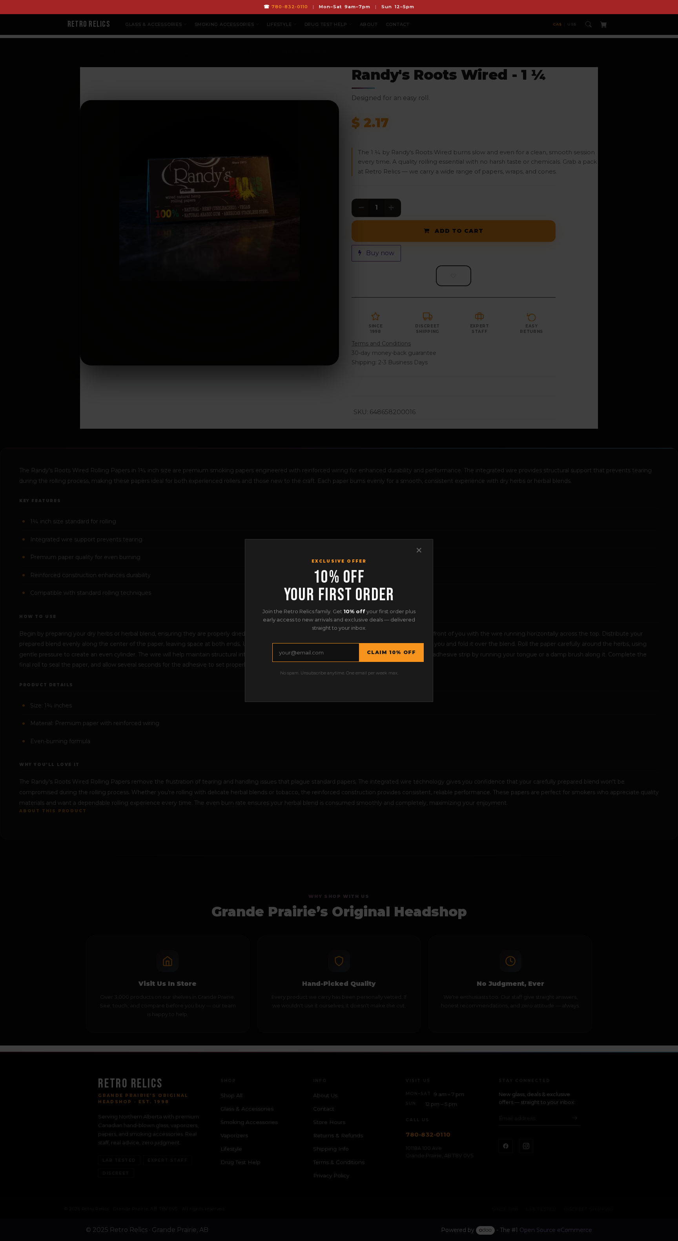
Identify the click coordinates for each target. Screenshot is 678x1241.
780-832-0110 (290, 6)
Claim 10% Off (391, 652)
